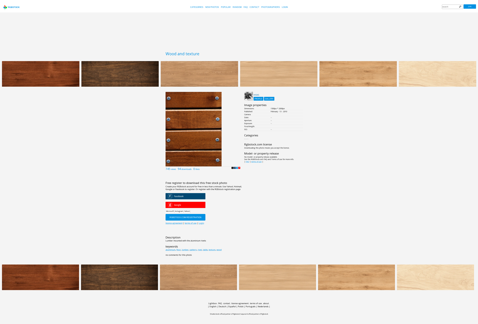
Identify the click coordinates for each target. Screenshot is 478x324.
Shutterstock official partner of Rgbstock (225, 314)
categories (196, 7)
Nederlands (263, 306)
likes (197, 169)
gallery (269, 98)
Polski (240, 306)
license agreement (240, 303)
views (173, 169)
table (205, 249)
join (469, 6)
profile (258, 98)
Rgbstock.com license (258, 144)
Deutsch (222, 306)
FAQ (246, 7)
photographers (270, 7)
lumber (185, 249)
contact (254, 7)
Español (232, 306)
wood (219, 249)
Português (251, 306)
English (212, 306)
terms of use (256, 161)
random (237, 7)
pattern (193, 249)
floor (178, 249)
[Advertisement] (239, 31)
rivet (200, 249)
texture (212, 249)
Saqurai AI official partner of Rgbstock (254, 314)
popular (226, 7)
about (266, 303)
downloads (186, 169)
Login (285, 7)
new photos (212, 7)
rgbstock (14, 7)
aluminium (170, 249)
